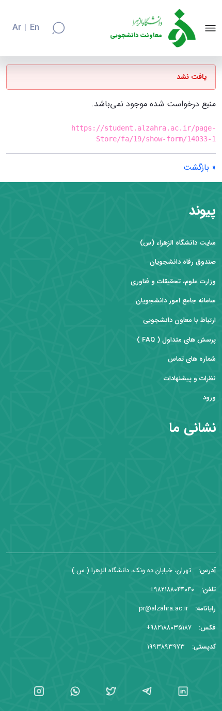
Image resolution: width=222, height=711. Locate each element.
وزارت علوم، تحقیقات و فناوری (173, 281)
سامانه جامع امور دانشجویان (176, 300)
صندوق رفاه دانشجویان (183, 261)
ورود (209, 397)
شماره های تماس (192, 358)
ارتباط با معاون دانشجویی (179, 320)
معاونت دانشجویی (136, 35)
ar (16, 28)
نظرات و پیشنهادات (190, 378)
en (34, 28)
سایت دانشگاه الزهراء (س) (178, 242)
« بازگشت (199, 167)
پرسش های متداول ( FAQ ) (176, 339)
